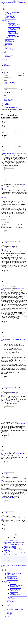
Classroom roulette (9, 16)
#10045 (12, 246)
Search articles (8, 53)
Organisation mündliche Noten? (8, 153)
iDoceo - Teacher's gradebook (12, 12)
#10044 (23, 184)
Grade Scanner (8, 13)
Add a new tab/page (13, 29)
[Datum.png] (4, 197)
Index (6, 47)
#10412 (12, 516)
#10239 (12, 477)
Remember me (8, 77)
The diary (7, 40)
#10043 (12, 151)
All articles (7, 56)
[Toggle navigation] (2, 69)
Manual (4, 20)
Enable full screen (12, 25)
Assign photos (11, 23)
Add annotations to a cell (14, 27)
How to (7, 21)
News (6, 11)
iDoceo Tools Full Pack (10, 19)
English (17, 1)
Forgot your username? (9, 83)
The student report (9, 41)
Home (3, 8)
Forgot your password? (9, 82)
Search (5, 52)
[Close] (24, 111)
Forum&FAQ (5, 45)
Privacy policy (8, 43)
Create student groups (13, 33)
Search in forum (9, 55)
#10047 (12, 337)
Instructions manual (9, 39)
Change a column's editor (14, 28)
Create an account (8, 85)
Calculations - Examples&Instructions (13, 35)
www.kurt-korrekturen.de (7, 319)
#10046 (12, 286)
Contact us (4, 59)
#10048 (12, 392)
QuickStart (7, 37)
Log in (5, 79)
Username (20, 73)
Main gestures (8, 44)
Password (20, 75)
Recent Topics (7, 65)
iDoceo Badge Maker (10, 17)
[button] (6, 72)
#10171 (12, 422)
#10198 (12, 452)
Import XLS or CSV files (14, 32)
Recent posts (8, 48)
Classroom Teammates (10, 15)
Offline (5, 147)
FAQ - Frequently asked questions (15, 609)
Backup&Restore (12, 31)
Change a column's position (14, 24)
